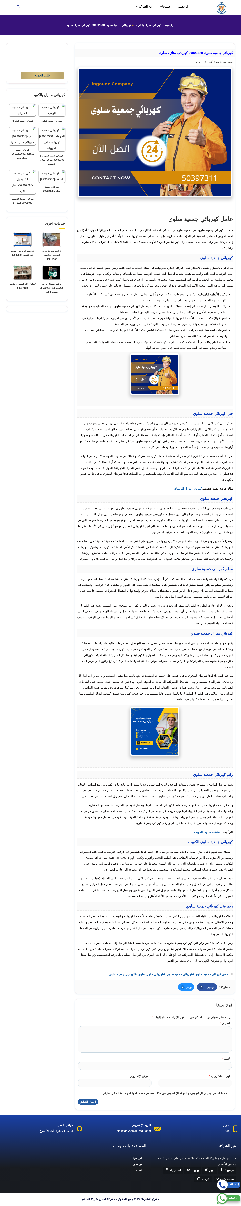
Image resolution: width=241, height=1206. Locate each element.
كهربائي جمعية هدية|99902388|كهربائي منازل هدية (22, 153)
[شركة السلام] (221, 8)
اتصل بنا (138, 1170)
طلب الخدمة (42, 75)
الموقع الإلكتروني (139, 1076)
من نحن (138, 1164)
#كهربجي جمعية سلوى (123, 974)
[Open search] (18, 7)
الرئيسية (183, 6)
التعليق (225, 1023)
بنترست (205, 1179)
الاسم (226, 1058)
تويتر (185, 987)
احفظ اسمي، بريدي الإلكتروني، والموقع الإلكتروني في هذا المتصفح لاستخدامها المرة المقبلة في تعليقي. (165, 1093)
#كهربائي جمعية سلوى (180, 974)
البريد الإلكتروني (220, 1076)
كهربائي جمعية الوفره (51, 120)
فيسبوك (206, 987)
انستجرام (175, 1170)
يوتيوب (194, 1170)
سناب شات (226, 1179)
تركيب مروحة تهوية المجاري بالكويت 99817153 (51, 255)
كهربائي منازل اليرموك (188, 488)
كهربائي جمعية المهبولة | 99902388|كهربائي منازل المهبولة (52, 159)
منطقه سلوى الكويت (207, 832)
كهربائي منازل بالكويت (148, 25)
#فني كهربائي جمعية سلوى (211, 974)
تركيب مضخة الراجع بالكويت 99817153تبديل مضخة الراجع (52, 287)
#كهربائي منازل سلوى (151, 974)
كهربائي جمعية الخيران (22, 120)
